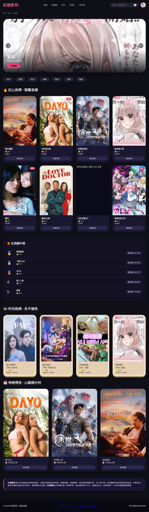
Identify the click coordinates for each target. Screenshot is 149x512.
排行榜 (82, 5)
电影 (45, 5)
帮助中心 (72, 506)
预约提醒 (26, 467)
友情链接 (83, 506)
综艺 (63, 5)
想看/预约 (20, 158)
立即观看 (14, 66)
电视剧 (54, 5)
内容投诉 (93, 506)
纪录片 (72, 5)
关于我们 (62, 506)
